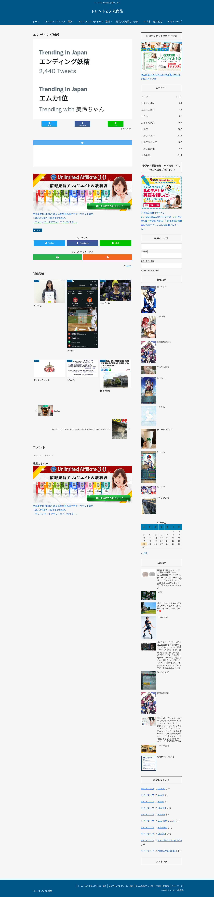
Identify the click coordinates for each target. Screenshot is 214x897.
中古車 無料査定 (162, 886)
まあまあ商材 (161, 109)
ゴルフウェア (161, 135)
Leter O (161, 788)
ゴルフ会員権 (161, 148)
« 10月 (144, 553)
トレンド (39, 230)
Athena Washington (167, 850)
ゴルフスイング (161, 142)
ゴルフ (161, 129)
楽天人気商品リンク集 (144, 886)
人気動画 (161, 154)
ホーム (80, 886)
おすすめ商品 (161, 122)
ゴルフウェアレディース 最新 (121, 886)
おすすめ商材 (161, 103)
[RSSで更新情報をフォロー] (107, 257)
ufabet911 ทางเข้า (166, 820)
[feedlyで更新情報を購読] (57, 257)
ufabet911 (162, 827)
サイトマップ (147, 788)
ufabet (161, 794)
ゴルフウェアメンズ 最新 (95, 886)
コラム (161, 116)
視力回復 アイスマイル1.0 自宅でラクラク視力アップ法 (161, 76)
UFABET (162, 807)
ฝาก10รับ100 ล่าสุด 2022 (170, 840)
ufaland (161, 814)
